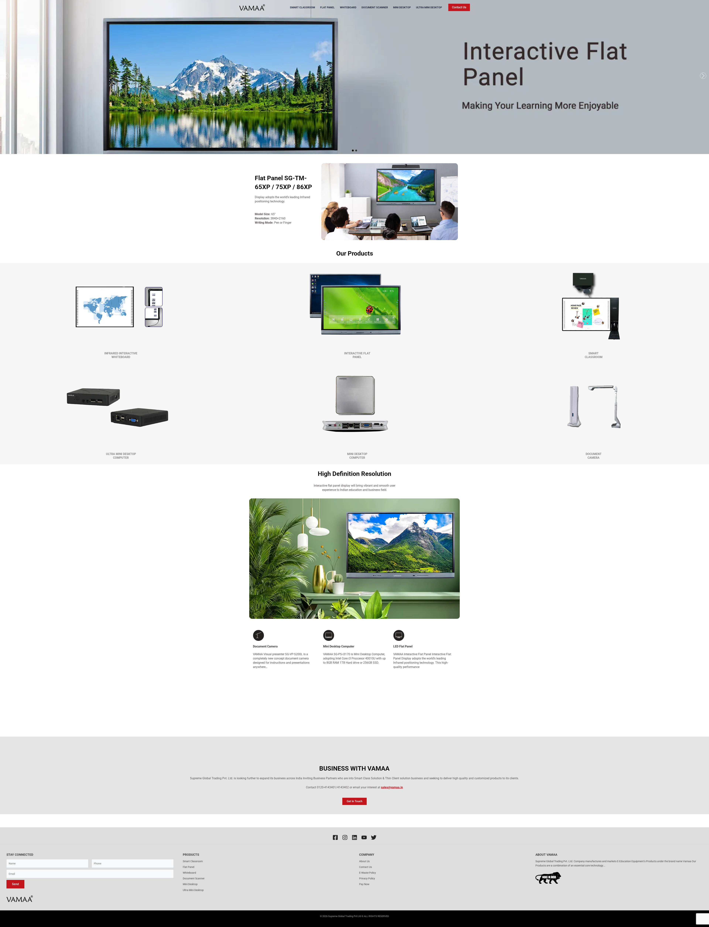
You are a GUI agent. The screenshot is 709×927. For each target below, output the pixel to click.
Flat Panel (327, 7)
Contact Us (365, 867)
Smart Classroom (302, 7)
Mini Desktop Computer (357, 455)
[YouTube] (364, 837)
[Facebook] (335, 837)
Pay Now (364, 884)
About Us (364, 861)
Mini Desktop (402, 7)
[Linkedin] (354, 837)
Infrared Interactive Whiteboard (120, 355)
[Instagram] (345, 837)
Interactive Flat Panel (357, 355)
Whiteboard (348, 7)
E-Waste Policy (367, 872)
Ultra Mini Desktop (429, 7)
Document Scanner (375, 7)
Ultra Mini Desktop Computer (121, 455)
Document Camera (594, 455)
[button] (459, 7)
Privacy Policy (367, 878)
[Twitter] (373, 837)
